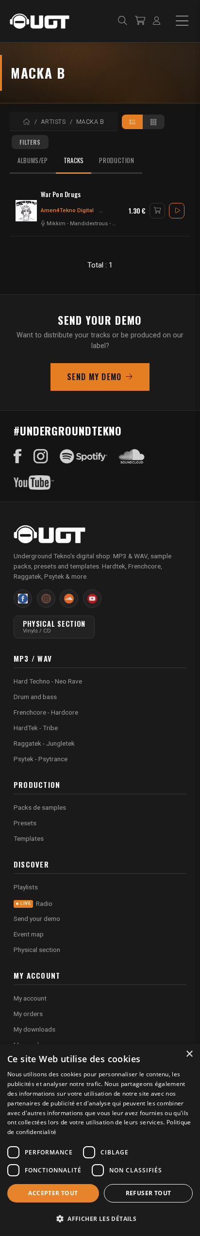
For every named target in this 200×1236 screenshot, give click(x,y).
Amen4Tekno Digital (67, 210)
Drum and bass (35, 697)
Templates (29, 838)
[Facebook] (18, 456)
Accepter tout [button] (53, 1193)
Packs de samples (40, 807)
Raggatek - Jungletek (44, 743)
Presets (25, 823)
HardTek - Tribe (36, 728)
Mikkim (56, 223)
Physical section (37, 949)
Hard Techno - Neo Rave (48, 681)
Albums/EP (32, 160)
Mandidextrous (89, 223)
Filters (30, 142)
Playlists (26, 887)
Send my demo (94, 377)
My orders (28, 1014)
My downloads (34, 1029)
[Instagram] (40, 456)
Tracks (74, 160)
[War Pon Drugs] (26, 210)
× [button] (189, 1054)
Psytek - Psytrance (40, 759)
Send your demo (37, 918)
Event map (29, 934)
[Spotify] (83, 456)
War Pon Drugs (61, 194)
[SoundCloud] (132, 456)
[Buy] (157, 210)
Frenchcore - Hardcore (46, 712)
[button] (100, 1219)
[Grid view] (154, 122)
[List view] (133, 122)
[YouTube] (34, 482)
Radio (36, 903)
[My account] (156, 21)
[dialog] (100, 1140)
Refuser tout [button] (148, 1193)
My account (30, 998)
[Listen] (176, 210)
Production (116, 160)
